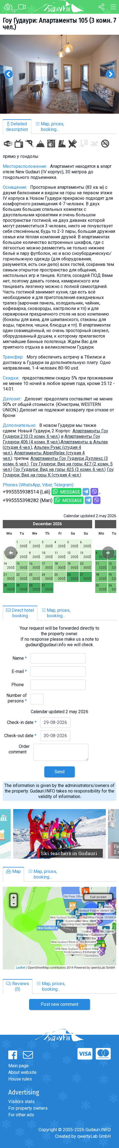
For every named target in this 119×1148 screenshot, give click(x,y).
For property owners (28, 1108)
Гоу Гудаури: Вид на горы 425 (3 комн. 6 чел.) (59, 469)
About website (22, 1072)
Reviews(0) (20, 986)
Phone (19, 684)
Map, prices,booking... (52, 126)
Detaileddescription (17, 126)
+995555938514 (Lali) (26, 492)
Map (16, 871)
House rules (20, 1079)
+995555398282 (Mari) (28, 500)
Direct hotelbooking (22, 613)
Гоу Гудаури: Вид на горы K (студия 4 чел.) (58, 472)
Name (19, 658)
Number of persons (16, 698)
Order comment (19, 749)
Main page (18, 1065)
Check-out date (20, 735)
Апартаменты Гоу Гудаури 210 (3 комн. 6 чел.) (55, 433)
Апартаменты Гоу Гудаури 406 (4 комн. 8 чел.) (51, 439)
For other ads (21, 1114)
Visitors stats (21, 1101)
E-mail (19, 671)
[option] (59, 74)
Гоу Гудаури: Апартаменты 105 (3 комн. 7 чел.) (59, 24)
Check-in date (22, 722)
